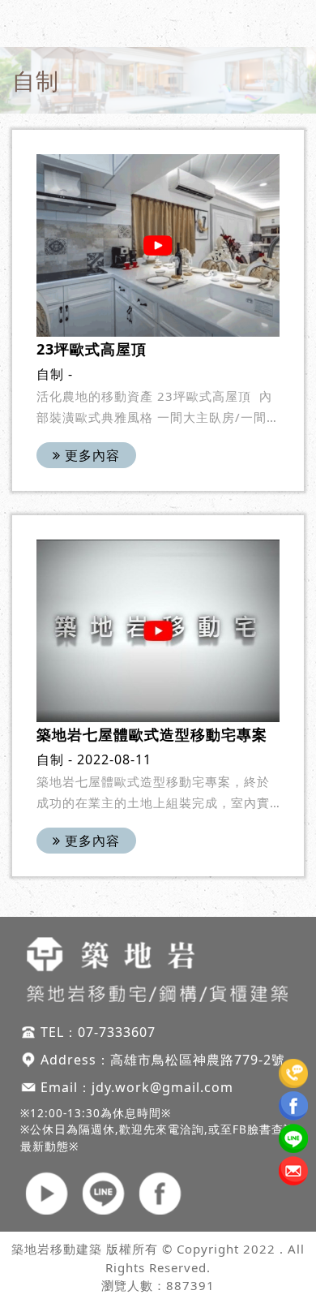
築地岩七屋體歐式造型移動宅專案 (151, 734)
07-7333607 (117, 1032)
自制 (50, 374)
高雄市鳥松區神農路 (172, 1060)
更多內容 (90, 455)
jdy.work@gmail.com (162, 1087)
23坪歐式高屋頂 (91, 349)
